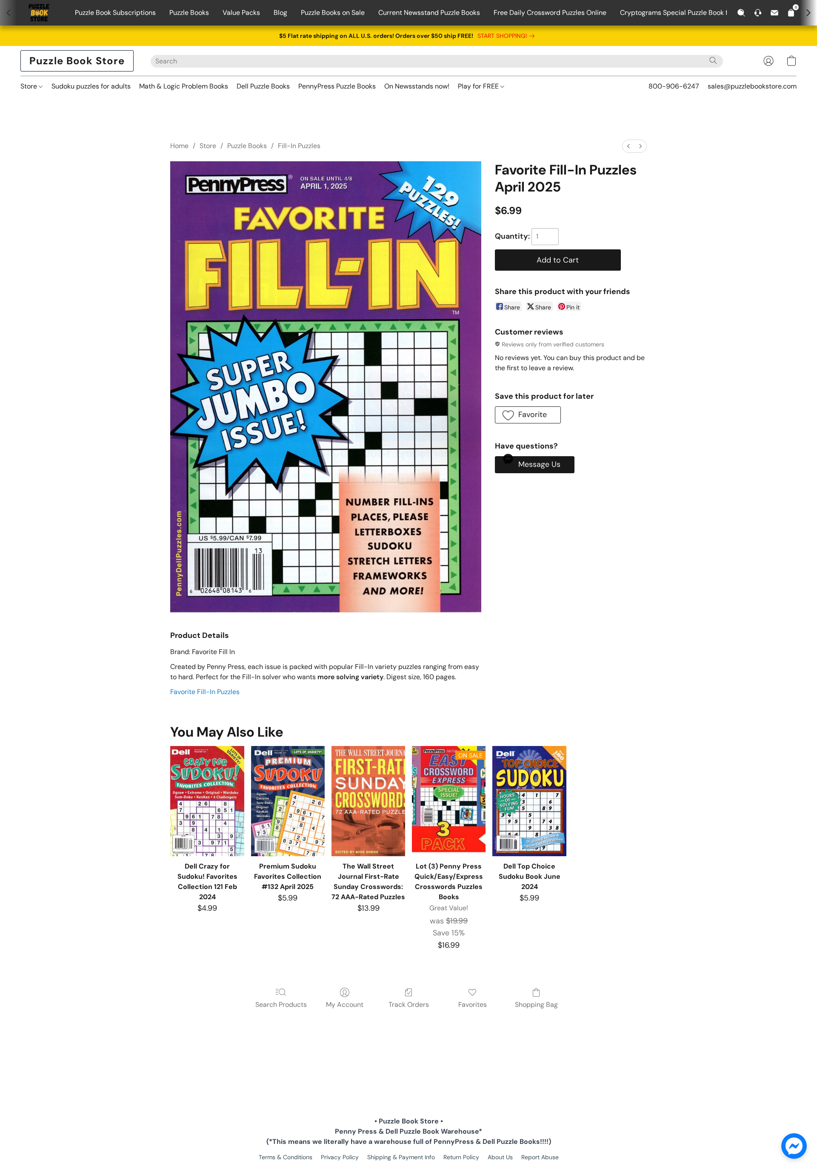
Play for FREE (479, 86)
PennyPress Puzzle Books (337, 86)
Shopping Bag (536, 1004)
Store (29, 86)
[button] (77, 60)
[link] (507, 36)
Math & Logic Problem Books (183, 86)
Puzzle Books (189, 12)
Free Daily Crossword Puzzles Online (550, 12)
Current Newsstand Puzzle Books (429, 12)
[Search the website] (713, 60)
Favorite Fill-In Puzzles (205, 691)
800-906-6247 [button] (673, 86)
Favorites (472, 1004)
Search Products (281, 1004)
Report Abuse (540, 1157)
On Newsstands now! (416, 86)
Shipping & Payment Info (401, 1157)
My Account (344, 1004)
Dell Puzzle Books (263, 86)
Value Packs (241, 12)
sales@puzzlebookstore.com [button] (752, 86)
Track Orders (409, 1004)
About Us (500, 1157)
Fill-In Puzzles (299, 145)
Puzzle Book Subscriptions (115, 12)
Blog (280, 12)
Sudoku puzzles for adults (91, 86)
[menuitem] (628, 146)
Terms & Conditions (285, 1157)
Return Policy (461, 1157)
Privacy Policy (340, 1157)
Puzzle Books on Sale (333, 12)
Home (179, 145)
